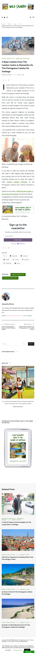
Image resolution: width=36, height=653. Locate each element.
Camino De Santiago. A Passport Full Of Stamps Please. (8, 327)
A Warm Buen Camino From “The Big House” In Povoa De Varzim (26, 327)
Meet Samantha (18, 406)
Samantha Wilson (7, 74)
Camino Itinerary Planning (17, 182)
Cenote (4, 641)
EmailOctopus (22, 243)
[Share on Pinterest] (8, 80)
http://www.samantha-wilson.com (14, 315)
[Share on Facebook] (3, 80)
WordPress (24, 641)
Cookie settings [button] (17, 650)
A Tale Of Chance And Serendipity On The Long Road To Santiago (16, 523)
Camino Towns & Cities (8, 58)
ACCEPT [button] (27, 650)
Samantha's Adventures (22, 58)
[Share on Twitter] (6, 80)
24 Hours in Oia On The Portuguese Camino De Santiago (17, 593)
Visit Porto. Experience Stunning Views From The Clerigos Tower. (17, 558)
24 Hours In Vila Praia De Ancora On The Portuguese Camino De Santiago (16, 626)
